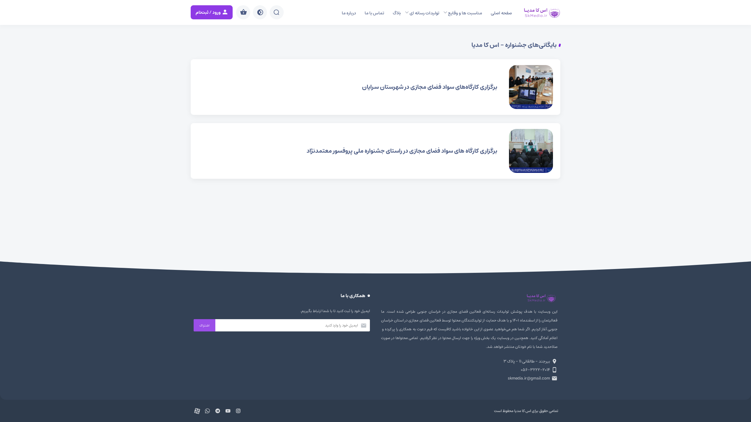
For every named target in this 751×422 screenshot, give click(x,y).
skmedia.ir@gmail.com (529, 378)
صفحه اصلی (501, 13)
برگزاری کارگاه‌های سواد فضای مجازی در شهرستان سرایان (375, 87)
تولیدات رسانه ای (424, 13)
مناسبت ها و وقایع (465, 13)
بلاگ (397, 13)
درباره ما (349, 13)
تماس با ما (374, 13)
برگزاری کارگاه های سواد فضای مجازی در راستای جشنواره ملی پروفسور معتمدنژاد (375, 151)
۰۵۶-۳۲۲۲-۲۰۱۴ (535, 369)
